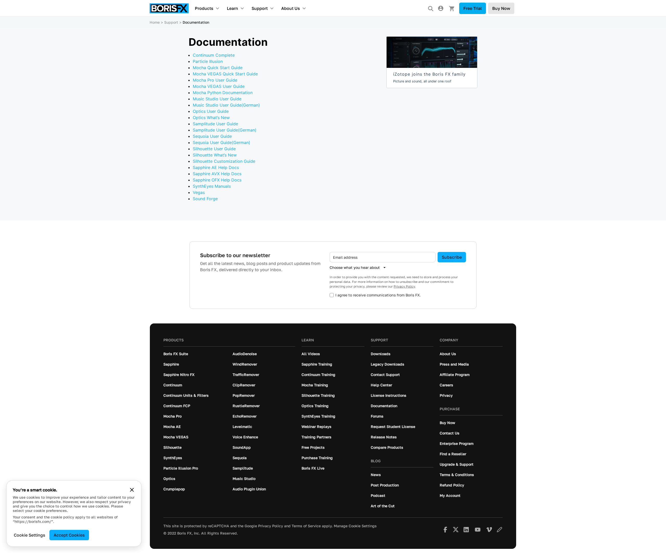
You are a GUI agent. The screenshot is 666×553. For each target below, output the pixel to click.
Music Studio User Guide (217, 98)
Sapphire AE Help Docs (216, 167)
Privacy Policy (404, 286)
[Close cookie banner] (132, 490)
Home (155, 22)
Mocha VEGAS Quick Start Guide (225, 73)
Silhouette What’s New (215, 155)
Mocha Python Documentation (223, 92)
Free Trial (472, 8)
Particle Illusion (208, 61)
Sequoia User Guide (212, 136)
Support (260, 8)
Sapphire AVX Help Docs (217, 173)
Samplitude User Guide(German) (225, 130)
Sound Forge (205, 198)
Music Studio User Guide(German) (226, 105)
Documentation (196, 22)
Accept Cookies (69, 535)
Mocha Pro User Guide (215, 80)
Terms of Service (306, 526)
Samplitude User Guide (215, 123)
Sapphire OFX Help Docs (217, 180)
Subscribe (452, 257)
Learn (232, 8)
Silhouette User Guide (214, 148)
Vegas (199, 192)
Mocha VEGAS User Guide (219, 86)
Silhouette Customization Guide (224, 161)
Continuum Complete (214, 55)
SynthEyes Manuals (212, 186)
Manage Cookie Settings (355, 526)
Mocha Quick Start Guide (217, 67)
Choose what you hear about (355, 267)
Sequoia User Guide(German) (221, 142)
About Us (290, 8)
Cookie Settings (29, 535)
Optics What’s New (211, 117)
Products (204, 8)
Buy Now (501, 8)
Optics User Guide (211, 111)
